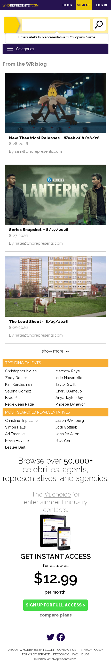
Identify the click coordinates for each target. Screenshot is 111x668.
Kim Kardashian (18, 384)
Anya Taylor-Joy (69, 397)
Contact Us (66, 650)
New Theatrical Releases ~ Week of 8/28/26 (54, 138)
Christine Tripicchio (21, 420)
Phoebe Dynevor (70, 404)
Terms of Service (36, 654)
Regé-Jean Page (19, 404)
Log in (101, 5)
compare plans (55, 615)
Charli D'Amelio (69, 391)
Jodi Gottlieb (66, 427)
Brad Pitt (12, 397)
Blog (67, 5)
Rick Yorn (63, 440)
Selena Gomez (18, 391)
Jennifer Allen (67, 434)
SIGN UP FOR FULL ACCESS (55, 605)
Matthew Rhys (68, 371)
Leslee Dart (15, 447)
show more (52, 351)
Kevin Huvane (17, 440)
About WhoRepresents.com (31, 650)
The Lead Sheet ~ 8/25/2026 (38, 321)
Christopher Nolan (21, 371)
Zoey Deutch (16, 377)
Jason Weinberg (70, 420)
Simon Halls (15, 427)
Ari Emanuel (15, 434)
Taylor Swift (65, 384)
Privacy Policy (91, 650)
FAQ (75, 654)
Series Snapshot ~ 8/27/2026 (38, 229)
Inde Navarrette (69, 377)
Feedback (61, 654)
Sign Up (84, 5)
